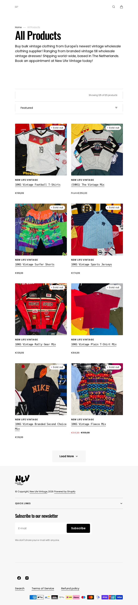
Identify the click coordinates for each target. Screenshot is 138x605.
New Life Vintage (38, 491)
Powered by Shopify (64, 491)
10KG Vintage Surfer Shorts (34, 264)
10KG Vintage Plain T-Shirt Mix (93, 344)
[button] (16, 7)
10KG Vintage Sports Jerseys (91, 264)
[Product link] (41, 159)
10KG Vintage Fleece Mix (88, 424)
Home (18, 27)
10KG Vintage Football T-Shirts (37, 184)
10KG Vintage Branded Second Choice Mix (40, 426)
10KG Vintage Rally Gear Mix (35, 344)
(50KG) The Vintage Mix (87, 184)
